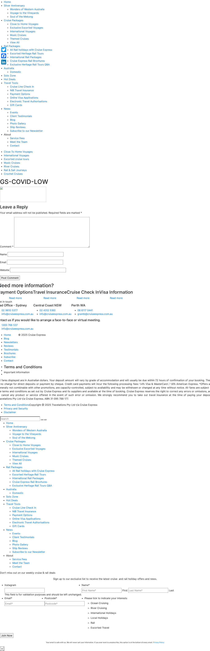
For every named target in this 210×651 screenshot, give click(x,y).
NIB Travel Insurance (22, 90)
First (124, 590)
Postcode (51, 598)
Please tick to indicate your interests (106, 598)
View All (14, 42)
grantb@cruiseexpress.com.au (95, 313)
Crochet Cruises (13, 173)
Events (14, 112)
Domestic (15, 71)
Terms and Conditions (16, 404)
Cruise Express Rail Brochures (27, 60)
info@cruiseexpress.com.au (17, 313)
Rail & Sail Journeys (15, 170)
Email (3, 262)
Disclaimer (10, 412)
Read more (15, 297)
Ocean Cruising (99, 603)
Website (4, 270)
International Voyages (22, 31)
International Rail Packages (25, 57)
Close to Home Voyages (24, 23)
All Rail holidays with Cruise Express (31, 49)
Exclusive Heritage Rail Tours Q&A (30, 64)
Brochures (10, 353)
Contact (14, 145)
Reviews (8, 345)
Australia (9, 68)
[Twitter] (4, 50)
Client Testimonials (21, 116)
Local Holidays (99, 617)
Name (3, 254)
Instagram (10, 585)
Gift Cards (16, 105)
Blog (12, 119)
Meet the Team (18, 141)
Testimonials (11, 349)
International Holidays (103, 612)
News (7, 108)
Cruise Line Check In (22, 86)
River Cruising (99, 608)
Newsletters (11, 342)
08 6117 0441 (85, 310)
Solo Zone (10, 75)
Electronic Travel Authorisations (28, 101)
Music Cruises (18, 35)
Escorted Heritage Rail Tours (27, 53)
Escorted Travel (100, 627)
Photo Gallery (18, 123)
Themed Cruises (19, 38)
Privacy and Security (16, 408)
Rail (93, 622)
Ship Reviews (17, 127)
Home (7, 1)
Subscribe (9, 356)
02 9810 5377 (10, 310)
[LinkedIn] (4, 62)
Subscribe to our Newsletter (26, 130)
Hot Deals (9, 79)
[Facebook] (4, 56)
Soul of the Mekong (21, 16)
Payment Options (20, 93)
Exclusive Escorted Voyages (26, 27)
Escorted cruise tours (16, 159)
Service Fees (17, 138)
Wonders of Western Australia (27, 9)
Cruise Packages (13, 20)
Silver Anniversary (14, 5)
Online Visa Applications (24, 97)
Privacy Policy (158, 642)
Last (171, 590)
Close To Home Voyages (18, 151)
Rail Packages (12, 46)
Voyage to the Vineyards (24, 12)
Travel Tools (11, 82)
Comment (6, 246)
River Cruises (11, 166)
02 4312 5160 (47, 310)
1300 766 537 (10, 324)
